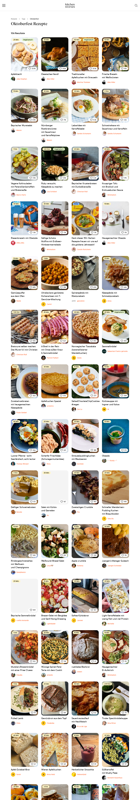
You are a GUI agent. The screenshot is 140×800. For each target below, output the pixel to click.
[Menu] (3, 5)
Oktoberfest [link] (34, 19)
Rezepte (14, 19)
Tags (23, 19)
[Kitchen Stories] (70, 5)
